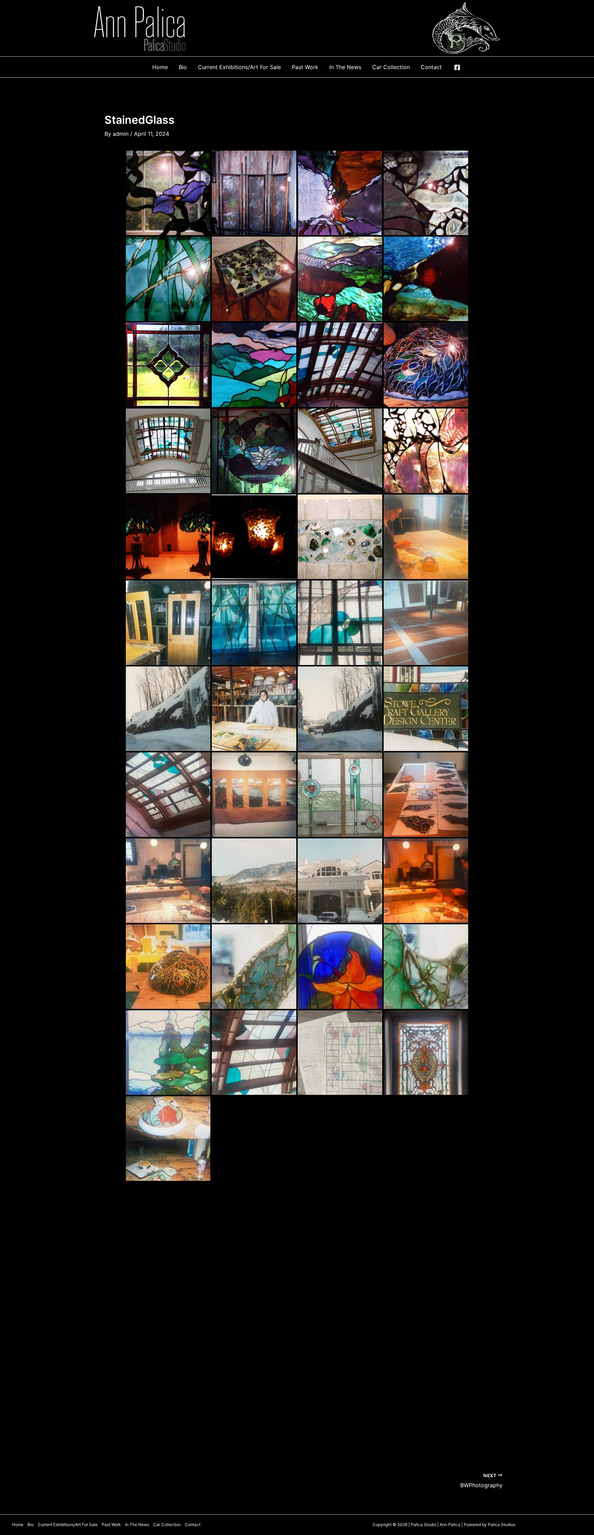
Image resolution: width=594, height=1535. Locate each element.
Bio (31, 1524)
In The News (137, 1524)
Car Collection (167, 1524)
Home (17, 1524)
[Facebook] (457, 67)
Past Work (111, 1524)
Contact (192, 1524)
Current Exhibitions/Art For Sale (68, 1524)
